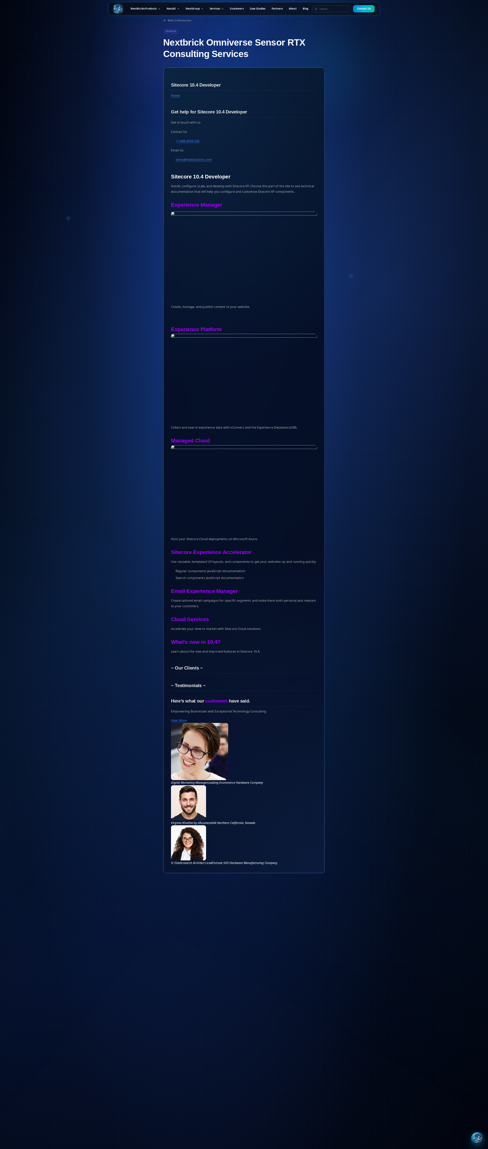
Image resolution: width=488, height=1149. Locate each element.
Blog (305, 8)
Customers (236, 8)
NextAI (171, 8)
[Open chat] (477, 1138)
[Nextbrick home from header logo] (118, 8)
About (293, 8)
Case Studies (258, 8)
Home (175, 95)
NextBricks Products (144, 8)
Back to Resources (179, 20)
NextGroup (193, 8)
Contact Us (364, 8)
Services (215, 8)
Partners (277, 8)
